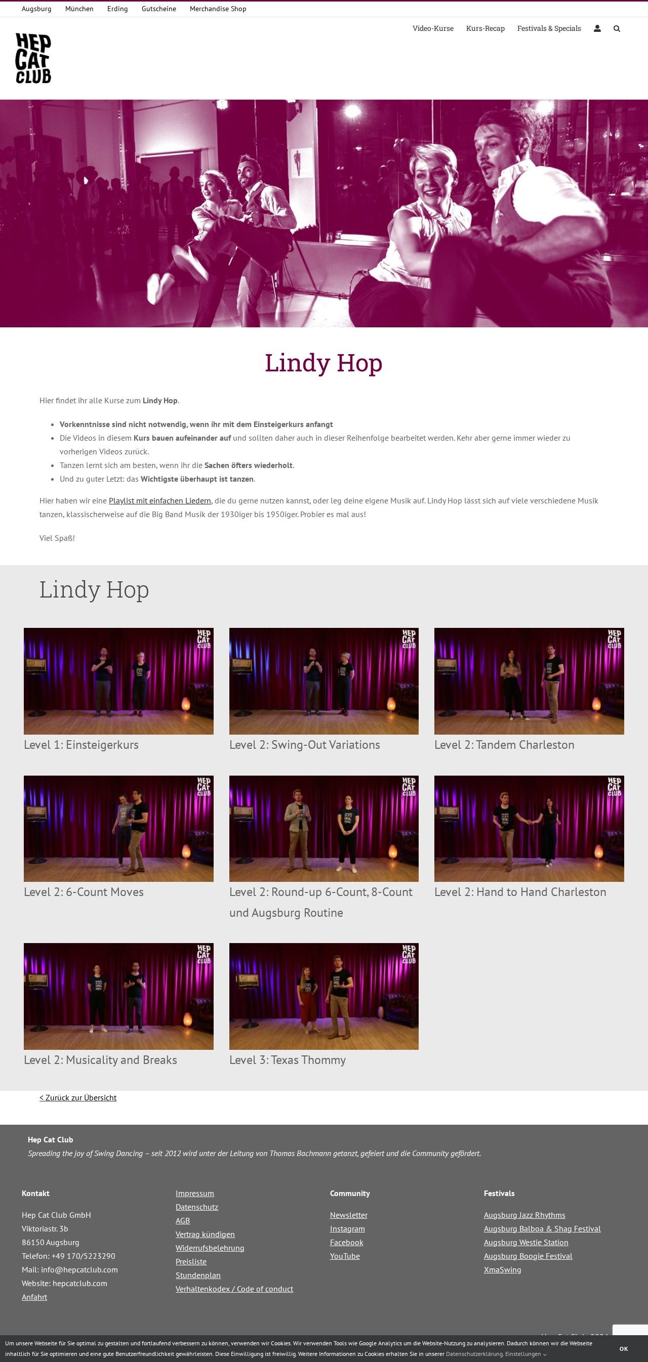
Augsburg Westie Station (526, 1242)
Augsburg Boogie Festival (528, 1256)
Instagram (347, 1228)
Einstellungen (524, 1353)
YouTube (345, 1256)
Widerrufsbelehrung (210, 1248)
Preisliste (191, 1261)
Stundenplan (198, 1275)
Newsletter (349, 1215)
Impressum (195, 1193)
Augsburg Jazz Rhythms (524, 1215)
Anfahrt (34, 1297)
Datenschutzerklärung (474, 1353)
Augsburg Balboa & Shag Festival (542, 1228)
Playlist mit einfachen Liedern (160, 500)
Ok (624, 1348)
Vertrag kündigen (205, 1234)
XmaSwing (502, 1269)
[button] (617, 27)
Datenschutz (197, 1207)
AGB (183, 1220)
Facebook (346, 1242)
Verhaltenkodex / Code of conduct (234, 1289)
